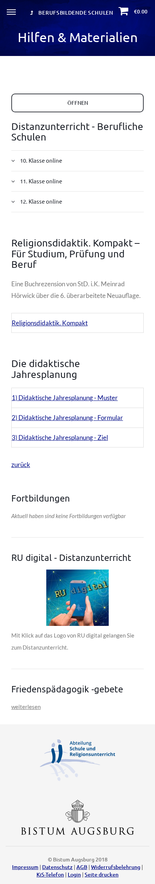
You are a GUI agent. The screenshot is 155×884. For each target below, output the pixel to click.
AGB (81, 866)
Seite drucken (102, 874)
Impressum (25, 866)
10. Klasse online (40, 160)
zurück (20, 464)
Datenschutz (57, 866)
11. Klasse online (40, 180)
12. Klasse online (40, 201)
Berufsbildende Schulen (75, 12)
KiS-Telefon (50, 874)
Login (74, 874)
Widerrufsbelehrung (115, 866)
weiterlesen (26, 706)
